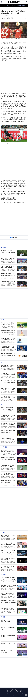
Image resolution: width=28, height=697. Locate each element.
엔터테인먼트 (25, 5)
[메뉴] (1, 2)
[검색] (26, 2)
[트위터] (5, 18)
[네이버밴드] (10, 18)
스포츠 (10, 5)
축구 (8, 5)
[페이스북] (2, 18)
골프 (1, 5)
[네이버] (16, 690)
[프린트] (12, 18)
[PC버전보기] (20, 690)
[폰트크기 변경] (25, 18)
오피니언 (19, 5)
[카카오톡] (7, 18)
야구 (5, 5)
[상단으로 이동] (26, 695)
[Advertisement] (14, 77)
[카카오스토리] (11, 690)
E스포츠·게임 (13, 5)
